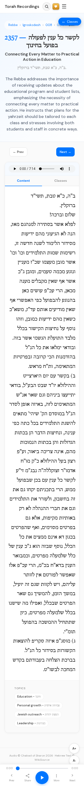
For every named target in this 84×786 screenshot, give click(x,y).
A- (74, 760)
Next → (65, 152)
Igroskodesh (32, 25)
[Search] (46, 6)
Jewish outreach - (38, 714)
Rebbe (13, 25)
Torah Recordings (22, 6)
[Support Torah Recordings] (55, 6)
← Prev (18, 152)
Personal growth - (38, 705)
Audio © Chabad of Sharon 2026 (31, 755)
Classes (60, 180)
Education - (29, 696)
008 (49, 25)
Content (23, 180)
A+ (74, 748)
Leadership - (31, 723)
